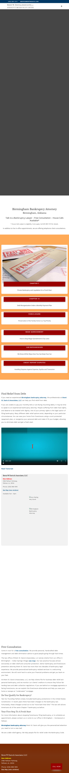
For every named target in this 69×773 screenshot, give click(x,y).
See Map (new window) (10, 490)
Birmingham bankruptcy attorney (34, 397)
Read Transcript (7, 469)
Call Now (57, 766)
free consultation (21, 650)
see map (32, 661)
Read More (34, 607)
